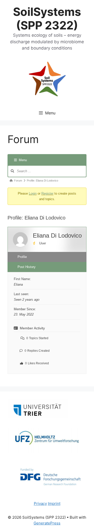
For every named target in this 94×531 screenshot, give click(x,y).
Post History (27, 267)
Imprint (54, 503)
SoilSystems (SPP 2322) (47, 18)
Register (47, 193)
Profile (22, 257)
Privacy (40, 503)
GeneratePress (47, 523)
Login (33, 193)
